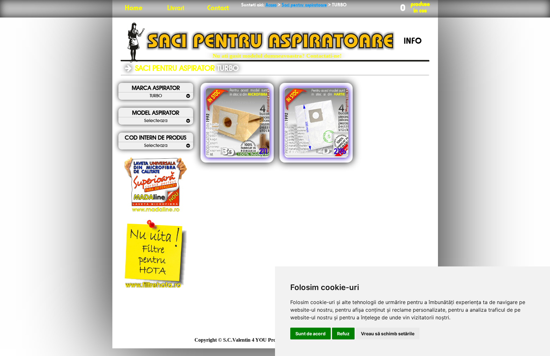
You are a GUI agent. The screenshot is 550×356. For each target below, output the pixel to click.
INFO (413, 41)
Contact (218, 8)
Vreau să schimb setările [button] (387, 333)
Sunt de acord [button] (310, 333)
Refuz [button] (343, 333)
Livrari (175, 8)
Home (133, 8)
